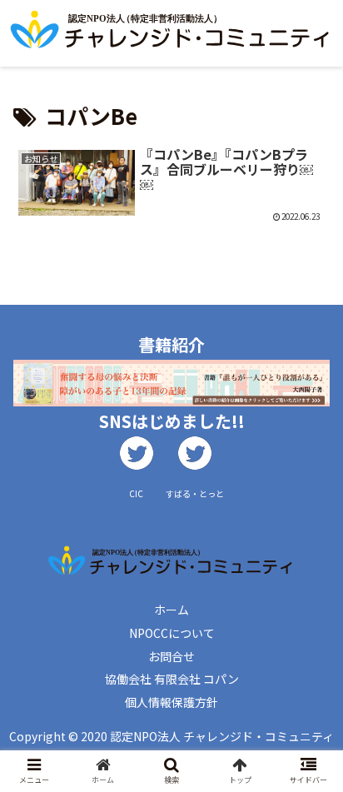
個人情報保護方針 (171, 702)
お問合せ (171, 656)
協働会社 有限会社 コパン (172, 679)
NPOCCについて (172, 633)
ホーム (171, 609)
